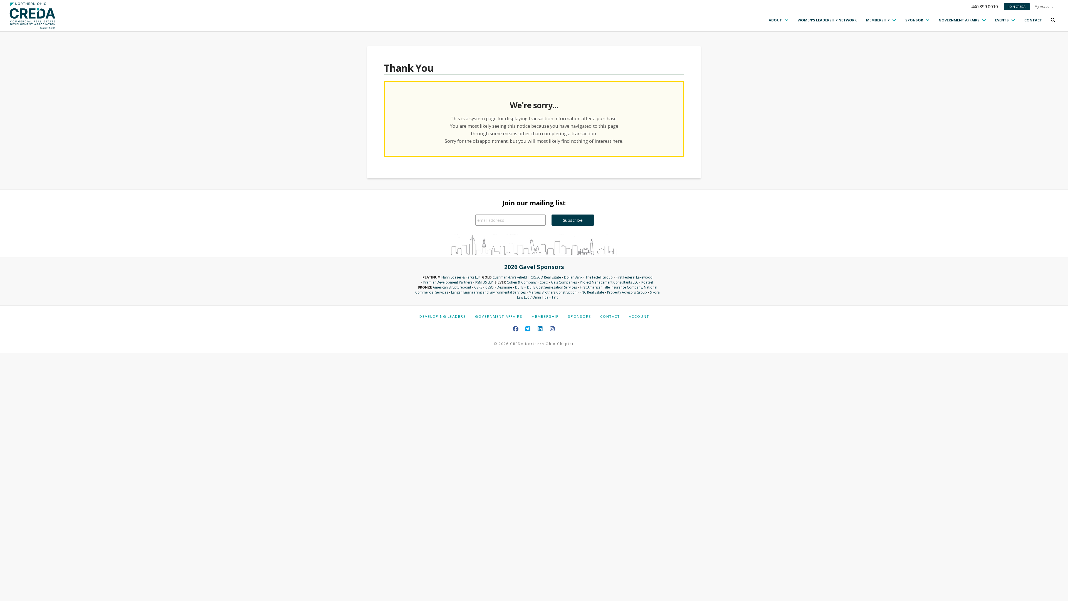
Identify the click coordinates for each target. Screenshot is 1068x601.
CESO (489, 287)
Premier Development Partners (447, 282)
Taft (555, 297)
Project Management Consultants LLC (609, 282)
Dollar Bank (573, 277)
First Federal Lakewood (634, 277)
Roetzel (647, 282)
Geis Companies (564, 282)
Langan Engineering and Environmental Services (488, 292)
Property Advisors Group (627, 292)
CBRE (478, 287)
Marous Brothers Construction (553, 292)
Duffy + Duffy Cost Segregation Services (546, 287)
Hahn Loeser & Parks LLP (460, 277)
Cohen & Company (522, 282)
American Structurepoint (452, 287)
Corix (544, 282)
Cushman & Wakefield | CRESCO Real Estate (527, 277)
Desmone (504, 287)
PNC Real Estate (592, 292)
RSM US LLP (484, 282)
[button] (1053, 20)
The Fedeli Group (599, 277)
